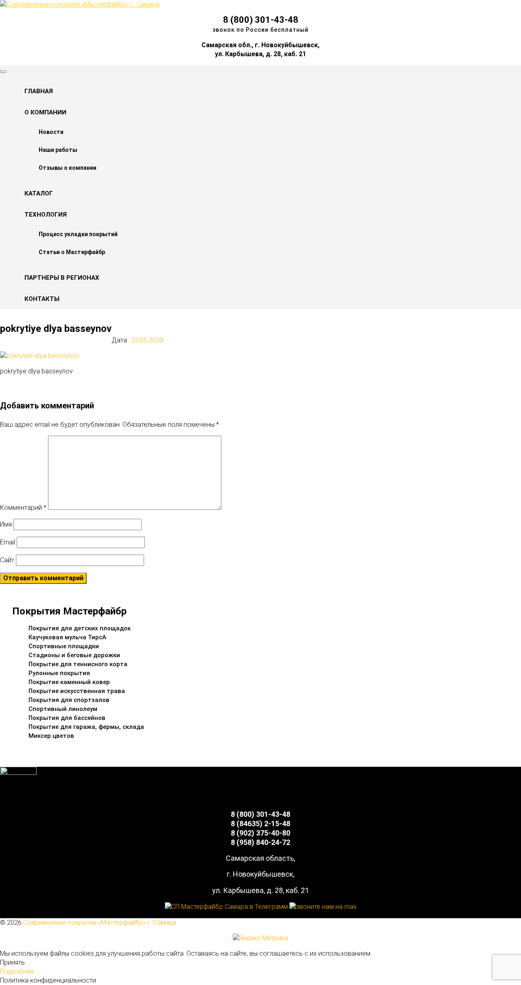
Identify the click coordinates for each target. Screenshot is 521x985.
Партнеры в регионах (61, 277)
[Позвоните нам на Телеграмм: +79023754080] (226, 906)
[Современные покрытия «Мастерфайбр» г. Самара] (80, 4)
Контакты (41, 299)
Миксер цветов (51, 735)
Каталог (38, 193)
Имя (6, 524)
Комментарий (23, 507)
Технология (45, 214)
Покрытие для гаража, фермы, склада (86, 727)
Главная (38, 91)
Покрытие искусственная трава (76, 691)
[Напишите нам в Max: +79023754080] (323, 906)
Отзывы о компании (67, 168)
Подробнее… (19, 971)
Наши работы (58, 150)
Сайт (7, 560)
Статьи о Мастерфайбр (72, 252)
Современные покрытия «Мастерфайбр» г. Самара (99, 922)
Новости (51, 132)
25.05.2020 (146, 340)
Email (7, 542)
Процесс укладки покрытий (78, 234)
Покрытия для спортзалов (68, 700)
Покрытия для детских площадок (79, 628)
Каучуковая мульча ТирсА (67, 637)
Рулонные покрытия (59, 673)
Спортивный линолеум (62, 709)
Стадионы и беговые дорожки (74, 655)
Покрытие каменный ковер (69, 682)
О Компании (45, 112)
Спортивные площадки (63, 646)
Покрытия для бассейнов (66, 718)
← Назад (29, 386)
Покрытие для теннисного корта (77, 664)
